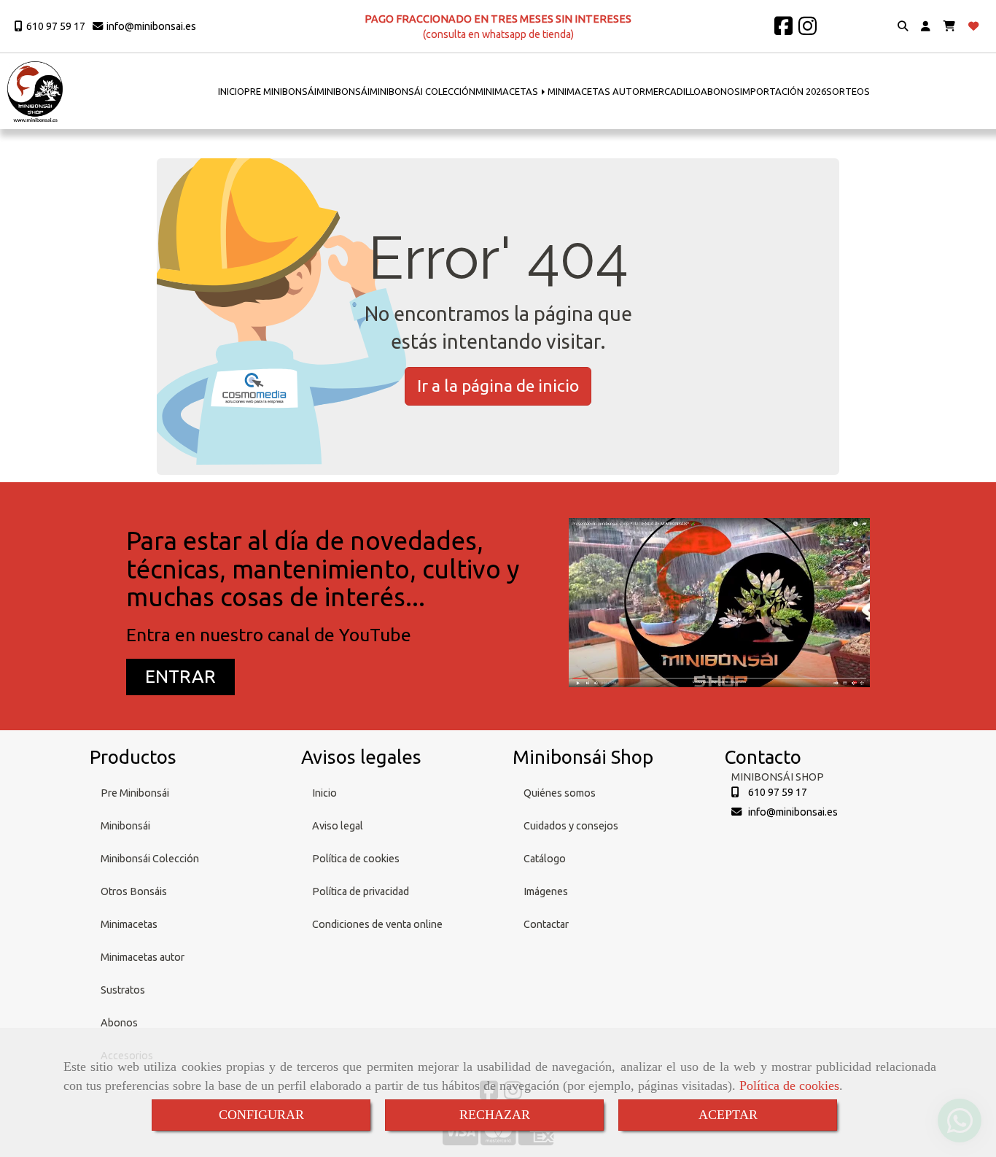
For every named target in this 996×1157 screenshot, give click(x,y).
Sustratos (123, 990)
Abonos (119, 1023)
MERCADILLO (673, 91)
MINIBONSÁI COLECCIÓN (422, 91)
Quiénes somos (560, 793)
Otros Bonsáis (134, 891)
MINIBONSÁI (343, 91)
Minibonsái (125, 826)
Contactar (546, 924)
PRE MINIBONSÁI (280, 91)
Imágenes (546, 891)
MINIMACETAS (507, 91)
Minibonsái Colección (150, 858)
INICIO (231, 91)
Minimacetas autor (142, 957)
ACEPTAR (728, 1114)
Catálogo (545, 858)
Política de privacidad (360, 891)
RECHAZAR (494, 1114)
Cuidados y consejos (571, 826)
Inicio (324, 793)
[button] (925, 26)
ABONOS (720, 91)
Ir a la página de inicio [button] (498, 385)
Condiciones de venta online (377, 924)
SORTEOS (848, 91)
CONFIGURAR (261, 1114)
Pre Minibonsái (135, 793)
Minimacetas (129, 924)
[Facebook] (783, 30)
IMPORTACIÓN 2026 (783, 91)
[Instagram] (807, 30)
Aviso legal (337, 826)
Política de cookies (789, 1085)
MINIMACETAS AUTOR (596, 91)
